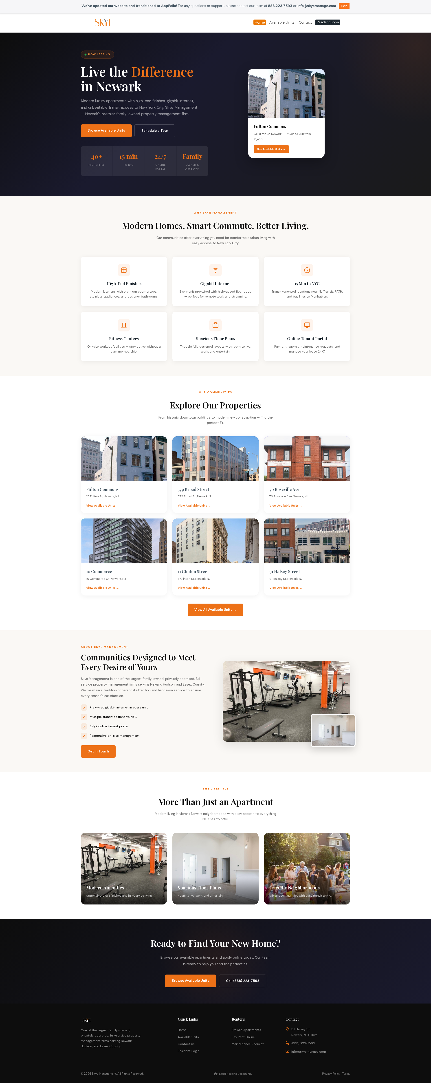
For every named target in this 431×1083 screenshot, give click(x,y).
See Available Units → (271, 149)
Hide (344, 6)
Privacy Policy (331, 1074)
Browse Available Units (106, 130)
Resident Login (188, 1051)
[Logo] (104, 22)
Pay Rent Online (243, 1037)
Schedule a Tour (154, 130)
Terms (346, 1074)
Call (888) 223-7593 (242, 981)
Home (182, 1030)
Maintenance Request (248, 1044)
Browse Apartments (246, 1030)
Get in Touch (98, 751)
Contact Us (186, 1044)
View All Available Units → (215, 609)
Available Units (188, 1037)
